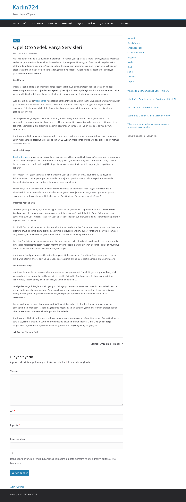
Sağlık (91, 23)
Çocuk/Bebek (107, 23)
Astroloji (66, 23)
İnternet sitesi (17, 439)
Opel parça (40, 100)
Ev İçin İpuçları (134, 47)
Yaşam (80, 23)
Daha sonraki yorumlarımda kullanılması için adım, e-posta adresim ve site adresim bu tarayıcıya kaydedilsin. (63, 461)
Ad (12, 411)
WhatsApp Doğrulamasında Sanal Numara (148, 90)
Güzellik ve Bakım (33, 23)
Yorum (14, 371)
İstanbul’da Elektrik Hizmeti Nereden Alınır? (148, 115)
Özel (129, 67)
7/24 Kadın (32, 53)
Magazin (52, 23)
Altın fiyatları (17, 486)
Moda (15, 23)
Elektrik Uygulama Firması (105, 343)
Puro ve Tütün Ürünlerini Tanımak (144, 107)
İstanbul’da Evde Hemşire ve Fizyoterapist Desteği (151, 99)
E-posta (15, 425)
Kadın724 (25, 7)
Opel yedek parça (21, 157)
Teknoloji (123, 23)
